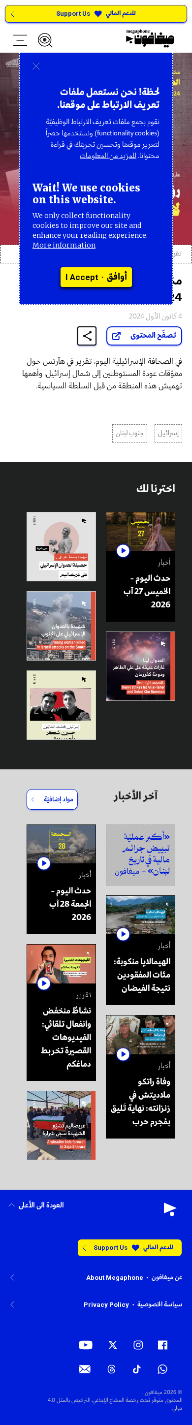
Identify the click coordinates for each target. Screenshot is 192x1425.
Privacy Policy (106, 1304)
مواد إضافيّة (58, 799)
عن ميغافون (167, 1277)
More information (64, 245)
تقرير (175, 254)
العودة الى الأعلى (41, 1206)
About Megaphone (114, 1277)
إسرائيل (168, 433)
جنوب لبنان (130, 433)
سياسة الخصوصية (159, 1304)
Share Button (87, 336)
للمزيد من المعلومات (108, 156)
